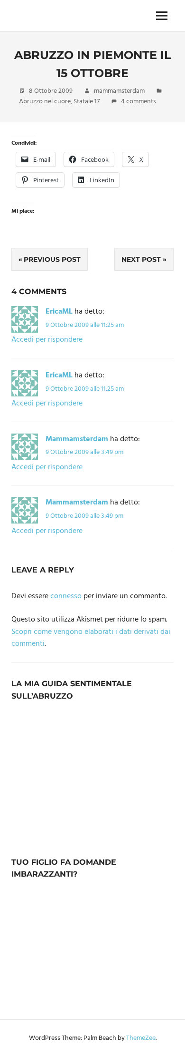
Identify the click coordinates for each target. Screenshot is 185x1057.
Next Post (141, 259)
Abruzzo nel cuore (45, 101)
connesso (66, 596)
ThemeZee (141, 1038)
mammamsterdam (119, 91)
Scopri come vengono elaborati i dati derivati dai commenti (90, 638)
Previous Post (52, 259)
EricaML (59, 312)
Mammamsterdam (77, 439)
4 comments (138, 101)
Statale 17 (87, 101)
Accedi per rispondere (47, 340)
